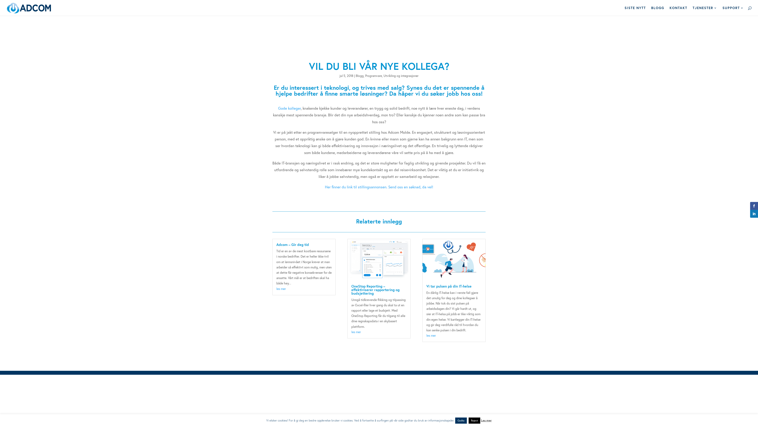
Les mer (486, 420)
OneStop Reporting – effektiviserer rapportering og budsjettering (375, 290)
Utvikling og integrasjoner (401, 76)
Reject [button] (474, 420)
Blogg (657, 8)
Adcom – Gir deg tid (292, 244)
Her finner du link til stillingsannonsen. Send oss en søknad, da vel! (379, 186)
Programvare (373, 76)
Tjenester (703, 8)
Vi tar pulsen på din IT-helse (449, 286)
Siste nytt (635, 8)
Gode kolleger (289, 108)
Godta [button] (461, 420)
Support (731, 8)
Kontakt (678, 8)
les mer (281, 289)
